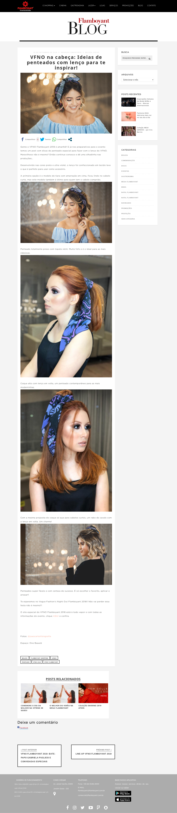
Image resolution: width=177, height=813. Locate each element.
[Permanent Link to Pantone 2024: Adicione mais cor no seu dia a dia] (128, 121)
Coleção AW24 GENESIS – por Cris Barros (144, 130)
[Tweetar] (45, 139)
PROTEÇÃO (126, 213)
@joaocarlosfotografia (39, 636)
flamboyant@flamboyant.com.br (91, 790)
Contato (151, 5)
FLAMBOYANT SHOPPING (39, 658)
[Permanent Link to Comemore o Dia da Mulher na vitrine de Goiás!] (35, 702)
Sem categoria (128, 219)
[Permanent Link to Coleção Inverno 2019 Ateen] (93, 702)
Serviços (113, 5)
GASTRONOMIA (127, 176)
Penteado (26, 662)
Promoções (128, 5)
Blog (140, 5)
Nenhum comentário (71, 52)
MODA (123, 187)
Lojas (102, 5)
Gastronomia (77, 5)
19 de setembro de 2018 (45, 52)
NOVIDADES (126, 203)
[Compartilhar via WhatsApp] (59, 139)
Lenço (54, 658)
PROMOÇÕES (126, 208)
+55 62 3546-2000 (91, 784)
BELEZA (88, 52)
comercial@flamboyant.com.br (91, 795)
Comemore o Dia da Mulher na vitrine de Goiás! (32, 708)
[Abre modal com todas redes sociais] (70, 139)
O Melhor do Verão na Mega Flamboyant (61, 706)
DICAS (96, 52)
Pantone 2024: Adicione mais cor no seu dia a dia (144, 115)
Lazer (91, 5)
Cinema (62, 5)
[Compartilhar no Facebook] (27, 139)
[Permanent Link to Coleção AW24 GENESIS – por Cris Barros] (128, 135)
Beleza (24, 658)
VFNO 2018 (37, 662)
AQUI (56, 616)
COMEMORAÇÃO (128, 160)
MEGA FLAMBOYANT (129, 182)
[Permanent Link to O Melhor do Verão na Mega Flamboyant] (64, 702)
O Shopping (48, 5)
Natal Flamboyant (129, 192)
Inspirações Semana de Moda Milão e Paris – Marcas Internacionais (145, 102)
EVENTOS (125, 171)
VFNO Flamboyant (51, 662)
